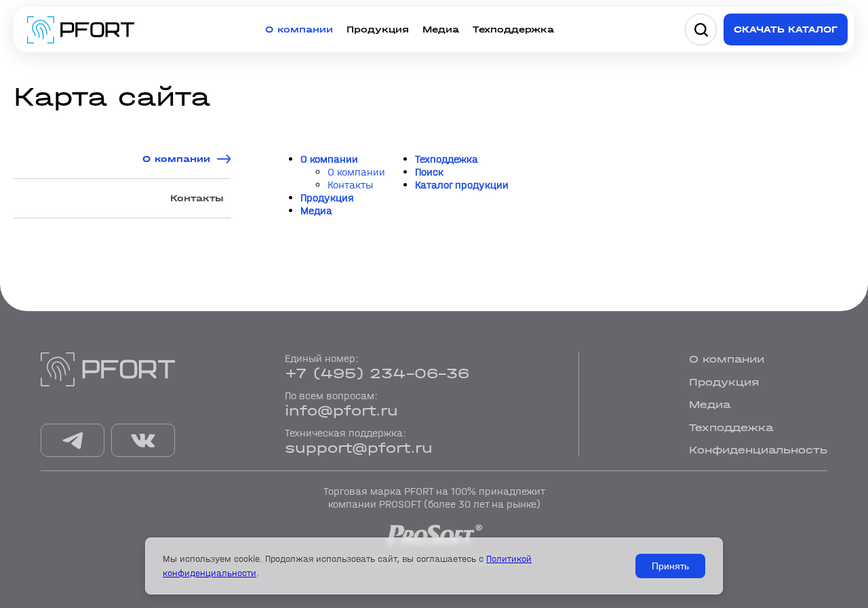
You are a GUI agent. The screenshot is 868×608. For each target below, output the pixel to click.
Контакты (197, 198)
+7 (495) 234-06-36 (377, 373)
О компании (299, 29)
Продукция (378, 29)
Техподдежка (446, 159)
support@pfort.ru (359, 448)
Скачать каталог (785, 29)
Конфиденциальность (758, 449)
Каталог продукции (462, 184)
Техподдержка (513, 29)
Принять (670, 566)
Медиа (440, 29)
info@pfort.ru (341, 411)
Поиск (429, 171)
